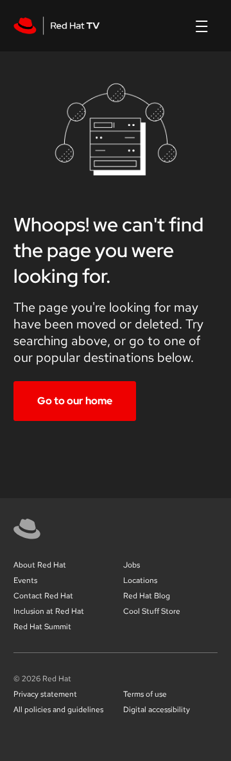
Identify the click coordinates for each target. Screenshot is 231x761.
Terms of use (145, 694)
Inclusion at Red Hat (48, 611)
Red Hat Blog (146, 596)
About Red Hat (39, 565)
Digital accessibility (156, 709)
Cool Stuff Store (151, 611)
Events (25, 580)
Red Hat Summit (42, 627)
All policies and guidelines (58, 709)
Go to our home (74, 400)
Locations (140, 580)
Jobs (131, 565)
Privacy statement (45, 694)
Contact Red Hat (43, 596)
